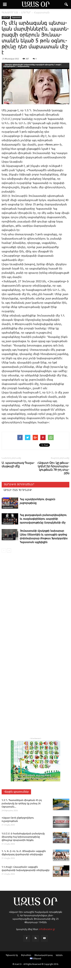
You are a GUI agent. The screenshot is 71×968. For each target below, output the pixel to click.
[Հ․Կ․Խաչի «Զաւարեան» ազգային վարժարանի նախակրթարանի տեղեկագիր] (61, 871)
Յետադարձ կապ (43, 955)
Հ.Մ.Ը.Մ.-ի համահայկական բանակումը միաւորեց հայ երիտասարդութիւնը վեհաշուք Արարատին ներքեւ (23, 837)
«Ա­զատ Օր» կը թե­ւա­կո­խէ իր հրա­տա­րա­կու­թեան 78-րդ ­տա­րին (53, 468)
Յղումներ (26, 955)
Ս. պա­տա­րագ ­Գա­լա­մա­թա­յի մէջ (18, 464)
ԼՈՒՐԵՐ (6, 17)
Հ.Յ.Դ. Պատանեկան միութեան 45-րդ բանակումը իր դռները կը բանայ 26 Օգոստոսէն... (22, 803)
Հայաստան (16, 17)
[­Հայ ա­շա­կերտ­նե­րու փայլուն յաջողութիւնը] (10, 503)
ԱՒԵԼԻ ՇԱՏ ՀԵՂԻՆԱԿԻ (18, 490)
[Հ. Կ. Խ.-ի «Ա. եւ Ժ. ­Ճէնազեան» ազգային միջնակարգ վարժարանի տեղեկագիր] (61, 855)
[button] (66, 4)
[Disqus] (35, 602)
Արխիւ (59, 955)
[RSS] (35, 938)
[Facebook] (26, 938)
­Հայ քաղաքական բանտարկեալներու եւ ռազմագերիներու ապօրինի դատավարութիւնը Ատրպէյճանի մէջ (43, 519)
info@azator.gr (47, 929)
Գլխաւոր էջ (12, 955)
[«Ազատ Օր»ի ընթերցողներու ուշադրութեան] (61, 822)
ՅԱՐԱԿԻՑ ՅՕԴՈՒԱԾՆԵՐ (19, 484)
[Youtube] (44, 938)
